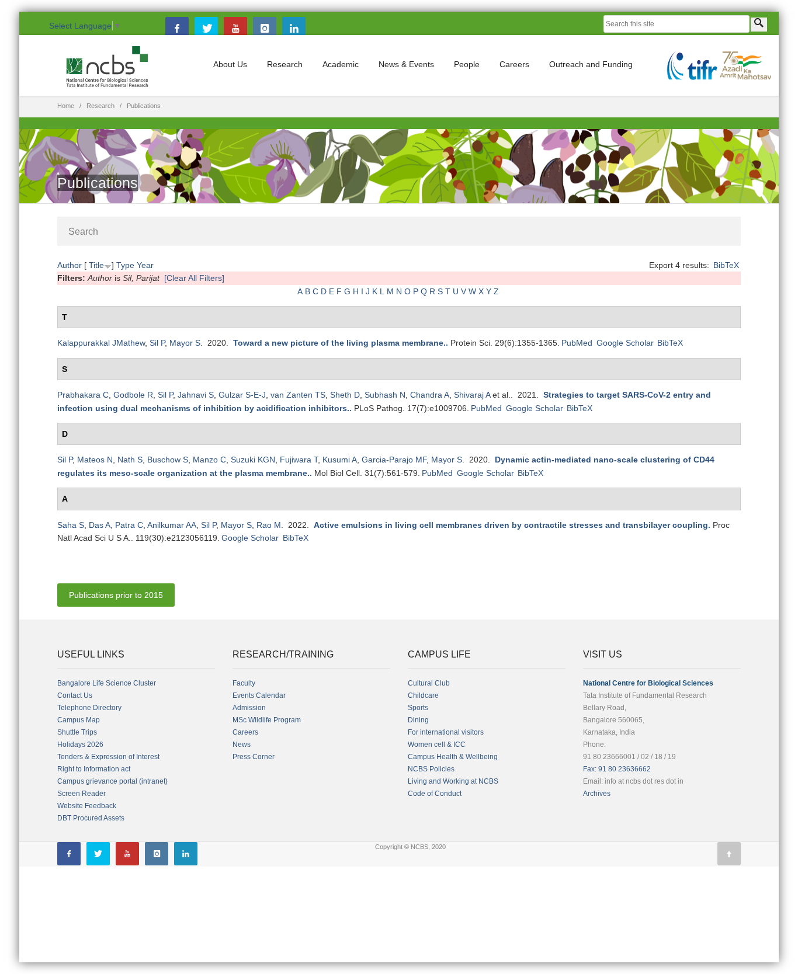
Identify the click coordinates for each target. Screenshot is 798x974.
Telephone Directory (89, 708)
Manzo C (209, 459)
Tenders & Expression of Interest (108, 757)
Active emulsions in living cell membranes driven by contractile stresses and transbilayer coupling (511, 525)
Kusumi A (339, 459)
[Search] (759, 25)
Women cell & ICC (437, 744)
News (242, 744)
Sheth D (345, 394)
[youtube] (235, 28)
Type (125, 265)
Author (69, 265)
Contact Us (74, 695)
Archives (596, 793)
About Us (230, 64)
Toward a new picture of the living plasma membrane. (339, 342)
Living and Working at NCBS (453, 781)
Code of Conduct (435, 793)
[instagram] (264, 28)
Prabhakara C (83, 394)
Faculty (244, 683)
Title (96, 265)
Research (285, 64)
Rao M (268, 525)
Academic (340, 64)
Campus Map (78, 720)
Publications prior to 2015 (116, 595)
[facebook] (177, 28)
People (467, 64)
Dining (418, 720)
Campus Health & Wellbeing (453, 757)
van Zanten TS (297, 394)
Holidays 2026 (80, 744)
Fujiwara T (299, 459)
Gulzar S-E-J (242, 394)
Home (65, 105)
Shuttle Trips (77, 732)
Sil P (157, 342)
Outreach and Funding (591, 64)
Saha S (70, 525)
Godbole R (133, 394)
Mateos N (95, 459)
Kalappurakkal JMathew (101, 342)
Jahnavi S (196, 394)
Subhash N (385, 394)
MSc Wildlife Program (267, 720)
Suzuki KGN (253, 459)
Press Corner (254, 757)
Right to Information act (93, 769)
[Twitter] (206, 28)
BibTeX (726, 265)
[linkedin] (294, 28)
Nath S (130, 459)
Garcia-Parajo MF (394, 459)
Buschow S (167, 459)
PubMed (576, 342)
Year (145, 265)
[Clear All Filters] (194, 278)
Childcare (423, 695)
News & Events (406, 64)
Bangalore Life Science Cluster (106, 683)
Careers (514, 64)
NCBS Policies (431, 769)
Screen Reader (81, 793)
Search (83, 231)
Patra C (129, 525)
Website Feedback (86, 806)
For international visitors (446, 732)
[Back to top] (729, 853)
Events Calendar (259, 695)
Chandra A (429, 394)
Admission (249, 708)
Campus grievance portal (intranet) (112, 781)
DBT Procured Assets (90, 818)
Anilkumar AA (171, 525)
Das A (99, 525)
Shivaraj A (472, 394)
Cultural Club (429, 683)
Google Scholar (625, 342)
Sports (418, 708)
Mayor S (184, 342)
